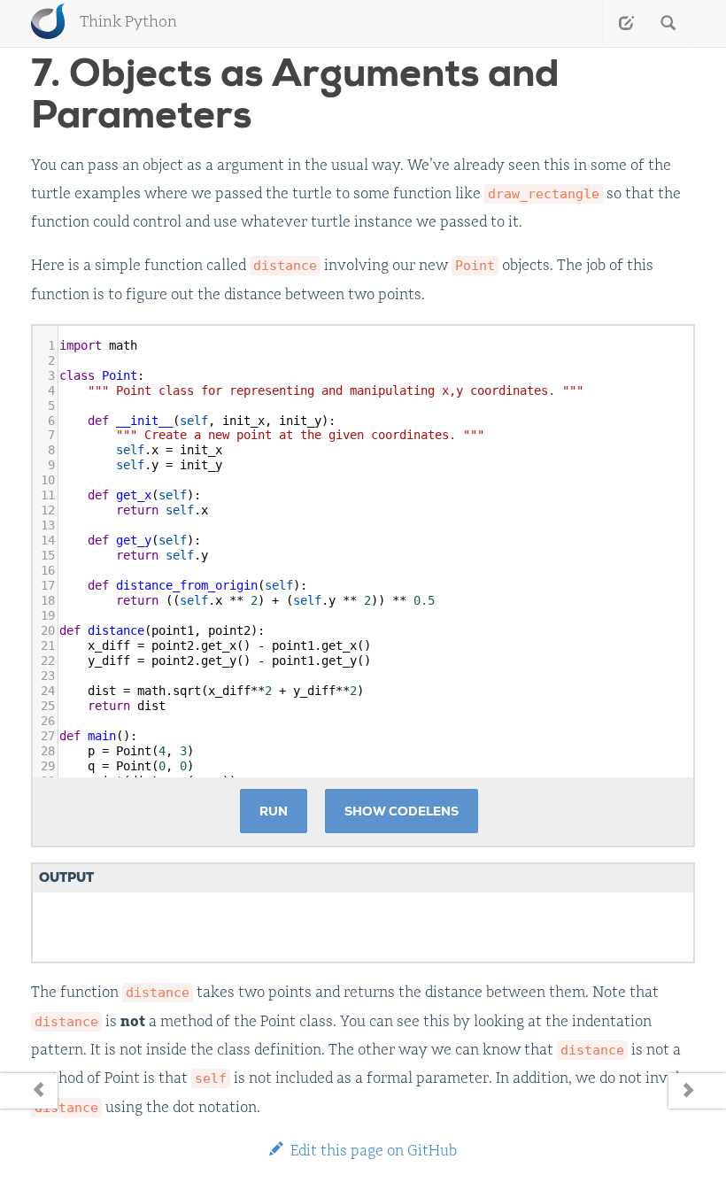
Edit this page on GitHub (372, 1150)
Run (273, 811)
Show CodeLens (401, 811)
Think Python (128, 22)
